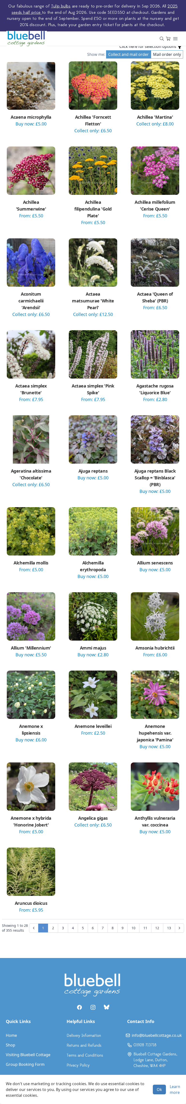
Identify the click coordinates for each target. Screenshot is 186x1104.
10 (133, 928)
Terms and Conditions (85, 1055)
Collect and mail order (128, 54)
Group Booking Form (25, 1064)
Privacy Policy (78, 1065)
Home (11, 1035)
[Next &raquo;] (179, 928)
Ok (159, 1089)
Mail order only (167, 54)
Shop (10, 1045)
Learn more (175, 1089)
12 (157, 928)
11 (145, 928)
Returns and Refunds (84, 1045)
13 (169, 928)
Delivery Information (84, 1035)
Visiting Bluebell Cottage (28, 1054)
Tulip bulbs (61, 6)
